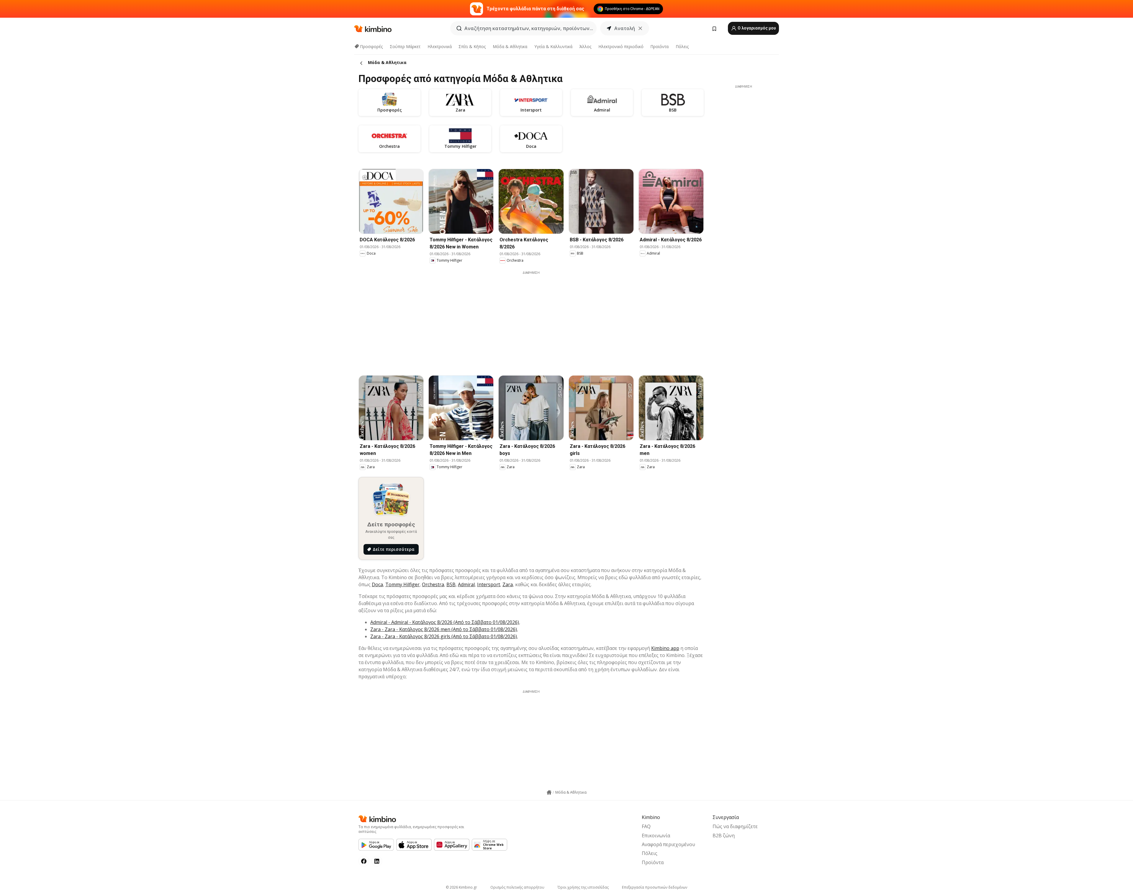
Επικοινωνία (656, 835)
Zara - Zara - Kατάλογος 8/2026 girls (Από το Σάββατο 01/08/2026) (443, 636)
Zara (507, 584)
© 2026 (461, 887)
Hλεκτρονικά (440, 46)
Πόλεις (682, 46)
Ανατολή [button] (624, 28)
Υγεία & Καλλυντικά (553, 46)
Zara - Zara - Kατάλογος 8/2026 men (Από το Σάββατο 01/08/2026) (443, 629)
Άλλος (585, 46)
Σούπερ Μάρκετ (405, 46)
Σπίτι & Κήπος (472, 46)
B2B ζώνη (724, 835)
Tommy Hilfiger (402, 584)
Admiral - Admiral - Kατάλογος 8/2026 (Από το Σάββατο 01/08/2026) (444, 622)
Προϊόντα (659, 46)
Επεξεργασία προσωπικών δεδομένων (654, 887)
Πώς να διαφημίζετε (735, 826)
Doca (377, 584)
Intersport (488, 584)
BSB (451, 584)
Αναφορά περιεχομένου (668, 844)
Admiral (466, 584)
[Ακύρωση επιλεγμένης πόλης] (640, 28)
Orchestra (433, 584)
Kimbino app (665, 648)
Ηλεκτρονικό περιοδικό (621, 46)
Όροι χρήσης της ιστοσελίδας (583, 887)
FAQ (646, 826)
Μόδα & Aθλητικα (510, 46)
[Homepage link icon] (549, 792)
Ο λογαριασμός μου (756, 28)
